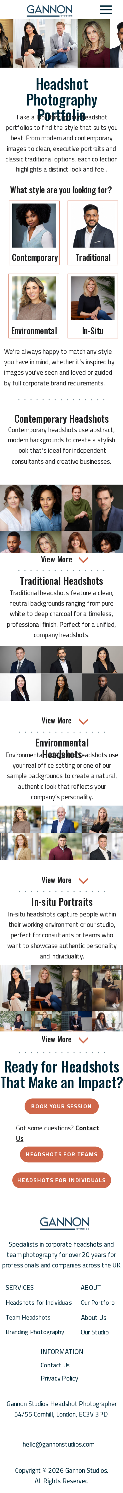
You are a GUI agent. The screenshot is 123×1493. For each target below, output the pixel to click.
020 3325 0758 (62, 1424)
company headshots (61, 635)
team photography (32, 1255)
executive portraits (78, 148)
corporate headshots (73, 1244)
